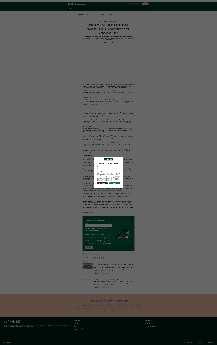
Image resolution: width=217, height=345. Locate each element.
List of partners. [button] (117, 176)
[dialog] (108, 172)
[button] (108, 171)
